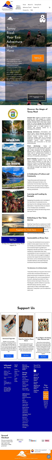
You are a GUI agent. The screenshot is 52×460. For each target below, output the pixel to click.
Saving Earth (38, 4)
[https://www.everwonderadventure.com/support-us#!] (26, 454)
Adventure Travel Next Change (25, 426)
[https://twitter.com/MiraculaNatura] (43, 20)
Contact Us (26, 10)
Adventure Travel (27, 7)
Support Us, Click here (26, 230)
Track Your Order (16, 380)
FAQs (15, 373)
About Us (30, 4)
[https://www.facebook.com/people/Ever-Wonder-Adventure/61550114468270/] (41, 20)
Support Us (36, 7)
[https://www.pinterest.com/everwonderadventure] (42, 16)
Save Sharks (25, 379)
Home (24, 4)
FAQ (32, 10)
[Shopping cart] (49, 7)
